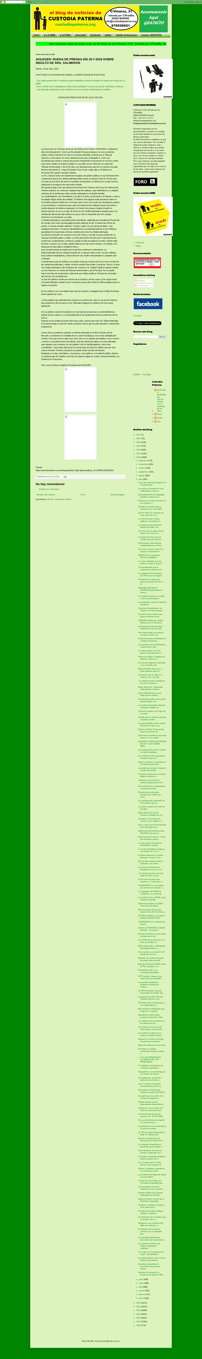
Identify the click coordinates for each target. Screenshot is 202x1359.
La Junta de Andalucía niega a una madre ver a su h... (151, 850)
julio (141, 479)
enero (141, 1298)
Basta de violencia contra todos (151, 1045)
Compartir (137, 316)
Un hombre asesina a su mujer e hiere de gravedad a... (151, 597)
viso (159, 421)
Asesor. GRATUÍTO (151, 35)
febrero (142, 1294)
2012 (138, 1314)
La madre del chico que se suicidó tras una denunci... (150, 538)
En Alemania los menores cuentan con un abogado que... (150, 1231)
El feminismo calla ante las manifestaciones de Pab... (150, 544)
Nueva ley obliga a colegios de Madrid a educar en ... (151, 658)
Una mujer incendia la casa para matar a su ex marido (152, 736)
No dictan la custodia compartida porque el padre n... (151, 1051)
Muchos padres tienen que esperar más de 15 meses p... (152, 911)
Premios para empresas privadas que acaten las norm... (149, 794)
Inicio (36, 35)
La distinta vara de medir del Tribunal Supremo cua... (150, 998)
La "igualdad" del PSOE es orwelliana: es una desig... (150, 892)
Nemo (159, 414)
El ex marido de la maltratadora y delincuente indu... (151, 787)
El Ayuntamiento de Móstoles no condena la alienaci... (152, 639)
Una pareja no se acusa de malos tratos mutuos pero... (151, 1028)
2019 (138, 446)
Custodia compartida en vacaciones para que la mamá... (149, 1266)
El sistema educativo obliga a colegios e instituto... (150, 1212)
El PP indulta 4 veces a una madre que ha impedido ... (150, 977)
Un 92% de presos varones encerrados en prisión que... (151, 992)
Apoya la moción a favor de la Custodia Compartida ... (151, 1200)
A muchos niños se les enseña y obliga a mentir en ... (152, 775)
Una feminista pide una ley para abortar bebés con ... (152, 700)
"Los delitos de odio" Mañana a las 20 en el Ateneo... (151, 682)
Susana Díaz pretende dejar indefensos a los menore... (150, 627)
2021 (138, 438)
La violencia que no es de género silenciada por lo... (150, 651)
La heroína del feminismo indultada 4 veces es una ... (151, 868)
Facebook (140, 242)
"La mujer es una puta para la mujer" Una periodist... (151, 1253)
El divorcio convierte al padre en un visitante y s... (152, 502)
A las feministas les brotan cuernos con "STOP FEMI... (151, 1115)
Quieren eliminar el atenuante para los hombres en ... (151, 730)
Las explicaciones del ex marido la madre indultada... (152, 751)
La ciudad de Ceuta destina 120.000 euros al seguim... (150, 574)
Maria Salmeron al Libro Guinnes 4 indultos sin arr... (151, 814)
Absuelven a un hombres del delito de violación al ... (150, 1224)
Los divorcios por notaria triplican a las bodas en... (150, 520)
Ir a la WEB (49, 35)
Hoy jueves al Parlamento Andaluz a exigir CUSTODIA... (152, 1091)
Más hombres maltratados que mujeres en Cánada (151, 1010)
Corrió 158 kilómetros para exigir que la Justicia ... (149, 694)
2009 (138, 1325)
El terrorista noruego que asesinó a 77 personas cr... (151, 880)
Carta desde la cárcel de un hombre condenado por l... (150, 1151)
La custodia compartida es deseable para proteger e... (151, 1145)
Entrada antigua (117, 494)
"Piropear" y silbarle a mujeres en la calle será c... (151, 1206)
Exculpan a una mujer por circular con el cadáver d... (150, 820)
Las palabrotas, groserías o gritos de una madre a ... (150, 1079)
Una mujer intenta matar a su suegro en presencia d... (151, 550)
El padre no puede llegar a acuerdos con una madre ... (151, 508)
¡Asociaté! (80, 35)
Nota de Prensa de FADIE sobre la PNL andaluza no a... (152, 965)
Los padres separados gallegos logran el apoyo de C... (151, 1157)
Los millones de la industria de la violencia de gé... (151, 1022)
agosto (142, 475)
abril (141, 1287)
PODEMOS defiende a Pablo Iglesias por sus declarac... (150, 621)
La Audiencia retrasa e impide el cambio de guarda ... (152, 769)
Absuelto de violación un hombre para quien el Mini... (151, 1273)
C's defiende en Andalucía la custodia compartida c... (150, 1066)
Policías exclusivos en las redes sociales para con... (152, 935)
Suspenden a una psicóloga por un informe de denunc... (152, 1073)
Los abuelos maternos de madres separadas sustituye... (149, 1245)
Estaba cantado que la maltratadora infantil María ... (151, 1103)
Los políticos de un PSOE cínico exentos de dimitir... (152, 898)
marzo (142, 1291)
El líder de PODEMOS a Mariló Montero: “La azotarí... (151, 929)
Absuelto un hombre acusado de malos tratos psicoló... (151, 959)
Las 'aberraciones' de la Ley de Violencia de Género (151, 1259)
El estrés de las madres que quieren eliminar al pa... (150, 615)
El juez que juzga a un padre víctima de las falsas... (150, 904)
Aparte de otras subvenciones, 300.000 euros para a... (151, 832)
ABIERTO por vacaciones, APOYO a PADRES (149, 556)
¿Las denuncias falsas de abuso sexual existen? (152, 1175)
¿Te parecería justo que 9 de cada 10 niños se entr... (150, 874)
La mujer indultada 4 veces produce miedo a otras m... (151, 562)
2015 (138, 1303)
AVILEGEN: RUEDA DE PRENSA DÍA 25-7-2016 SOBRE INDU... (152, 743)
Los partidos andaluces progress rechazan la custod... (148, 984)
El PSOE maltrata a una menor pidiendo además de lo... (151, 917)
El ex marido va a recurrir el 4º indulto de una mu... (151, 953)
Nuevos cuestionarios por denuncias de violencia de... (151, 1139)
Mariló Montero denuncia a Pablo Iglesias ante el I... (149, 670)
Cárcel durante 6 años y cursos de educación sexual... (151, 838)
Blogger (116, 1341)
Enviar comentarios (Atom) (59, 499)
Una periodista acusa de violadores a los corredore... (151, 1188)
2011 (138, 1318)
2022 (138, 435)
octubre (142, 468)
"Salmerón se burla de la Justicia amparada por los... (151, 781)
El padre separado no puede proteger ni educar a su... (150, 856)
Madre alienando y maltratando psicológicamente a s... (151, 947)
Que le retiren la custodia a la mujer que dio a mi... (151, 514)
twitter (108, 35)
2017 (138, 453)
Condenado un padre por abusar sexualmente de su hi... (150, 581)
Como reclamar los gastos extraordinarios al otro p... (150, 1085)
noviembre (143, 464)
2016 (138, 457)
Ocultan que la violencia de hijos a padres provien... (152, 718)
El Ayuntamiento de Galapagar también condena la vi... (151, 495)
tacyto (159, 418)
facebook (95, 35)
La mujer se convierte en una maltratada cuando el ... (151, 489)
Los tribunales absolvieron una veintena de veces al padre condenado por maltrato (73, 89)
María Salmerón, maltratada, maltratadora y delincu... (150, 688)
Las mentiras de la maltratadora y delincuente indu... (152, 645)
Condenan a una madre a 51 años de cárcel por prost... (150, 1109)
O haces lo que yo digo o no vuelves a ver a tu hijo (150, 676)
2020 (138, 442)
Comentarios (142, 285)
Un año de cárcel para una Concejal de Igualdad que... (151, 1181)
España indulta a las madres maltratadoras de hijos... (150, 1194)
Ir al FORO (65, 35)
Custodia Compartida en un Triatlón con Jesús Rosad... (151, 609)
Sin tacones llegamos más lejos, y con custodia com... (152, 664)
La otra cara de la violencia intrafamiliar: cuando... (150, 844)
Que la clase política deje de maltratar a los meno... (150, 862)
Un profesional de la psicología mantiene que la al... (151, 757)
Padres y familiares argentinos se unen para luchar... (151, 1169)
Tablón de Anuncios (126, 35)
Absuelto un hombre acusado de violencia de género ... (151, 1040)
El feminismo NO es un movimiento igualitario (148, 971)
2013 (138, 1310)
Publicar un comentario (49, 489)
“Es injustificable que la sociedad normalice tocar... (151, 568)
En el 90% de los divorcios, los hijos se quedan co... (151, 941)
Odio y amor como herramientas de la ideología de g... (152, 826)
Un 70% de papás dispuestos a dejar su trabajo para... (151, 1133)
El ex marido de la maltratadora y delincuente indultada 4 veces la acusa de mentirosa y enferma (80, 86)
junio (141, 1279)
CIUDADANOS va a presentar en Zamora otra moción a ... (151, 886)
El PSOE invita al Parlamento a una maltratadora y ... (151, 1004)
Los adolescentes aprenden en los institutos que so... (151, 801)
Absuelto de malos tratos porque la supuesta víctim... (151, 1016)
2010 (138, 1321)
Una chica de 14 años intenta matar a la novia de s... (151, 532)
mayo (141, 1283)
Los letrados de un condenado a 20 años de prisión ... (152, 1127)
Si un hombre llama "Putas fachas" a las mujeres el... (150, 1163)
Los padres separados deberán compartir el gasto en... (151, 706)
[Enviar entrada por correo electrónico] (65, 477)
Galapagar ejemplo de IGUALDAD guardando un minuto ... (150, 590)
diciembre (143, 460)
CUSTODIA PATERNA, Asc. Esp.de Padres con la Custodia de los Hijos (161, 400)
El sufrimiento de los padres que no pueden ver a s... (152, 1218)
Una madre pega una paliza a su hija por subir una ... (151, 633)
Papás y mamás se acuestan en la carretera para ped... (152, 763)
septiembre (144, 472)
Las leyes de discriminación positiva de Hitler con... (150, 526)
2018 (138, 450)
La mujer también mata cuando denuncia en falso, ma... (151, 724)
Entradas (141, 280)
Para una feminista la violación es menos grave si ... (151, 1121)
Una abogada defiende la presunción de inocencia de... (152, 1238)
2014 (138, 1306)
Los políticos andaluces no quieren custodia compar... (150, 1034)
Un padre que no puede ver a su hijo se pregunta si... (151, 1097)
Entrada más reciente (45, 494)
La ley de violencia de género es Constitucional (152, 483)
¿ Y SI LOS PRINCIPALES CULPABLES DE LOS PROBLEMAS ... (149, 1059)
